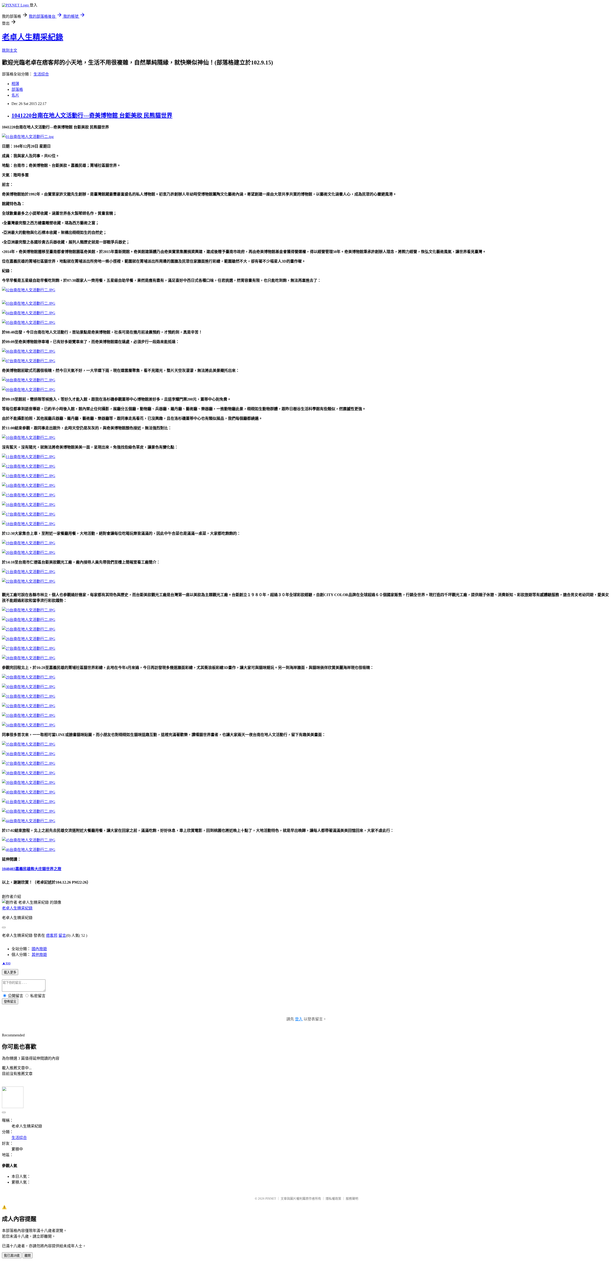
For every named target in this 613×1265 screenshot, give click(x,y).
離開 (27, 1255)
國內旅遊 (39, 949)
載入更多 (10, 972)
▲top (6, 963)
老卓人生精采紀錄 (32, 37)
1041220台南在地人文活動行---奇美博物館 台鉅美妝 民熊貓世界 (91, 115)
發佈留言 (10, 1001)
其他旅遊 (39, 955)
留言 (62, 935)
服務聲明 (352, 1198)
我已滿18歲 (12, 1255)
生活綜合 (41, 74)
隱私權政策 (333, 1198)
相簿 (15, 84)
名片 (15, 95)
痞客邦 (51, 935)
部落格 (17, 89)
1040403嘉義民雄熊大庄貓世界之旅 (31, 869)
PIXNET (270, 1198)
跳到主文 (9, 50)
